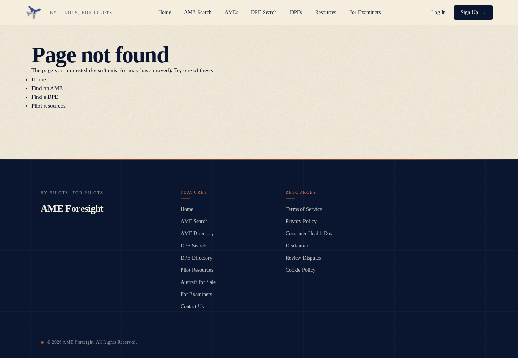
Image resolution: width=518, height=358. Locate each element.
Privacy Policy (301, 221)
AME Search (197, 12)
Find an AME (47, 88)
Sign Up (470, 12)
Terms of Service (304, 209)
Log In (438, 12)
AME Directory (197, 233)
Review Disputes (303, 258)
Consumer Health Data (310, 233)
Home (164, 12)
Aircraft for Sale (198, 282)
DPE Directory (196, 258)
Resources (325, 12)
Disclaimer (297, 246)
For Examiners (365, 12)
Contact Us (192, 306)
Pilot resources (48, 106)
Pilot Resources (197, 270)
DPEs (296, 12)
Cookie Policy (301, 270)
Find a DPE (44, 97)
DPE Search (264, 12)
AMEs (231, 12)
